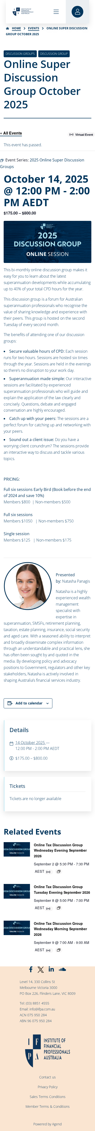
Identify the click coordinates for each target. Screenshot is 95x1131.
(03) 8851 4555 (37, 1003)
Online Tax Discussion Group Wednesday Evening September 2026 (60, 850)
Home (16, 28)
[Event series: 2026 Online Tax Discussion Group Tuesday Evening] (58, 907)
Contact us (47, 1077)
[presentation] (17, 849)
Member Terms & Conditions (48, 1106)
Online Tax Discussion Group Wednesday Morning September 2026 (60, 929)
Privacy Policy (47, 1087)
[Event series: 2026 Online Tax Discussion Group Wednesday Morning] (58, 950)
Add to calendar (29, 703)
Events (33, 28)
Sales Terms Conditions (48, 1096)
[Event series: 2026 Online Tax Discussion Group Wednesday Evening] (58, 871)
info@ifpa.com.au (42, 1009)
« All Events (11, 133)
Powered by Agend (47, 1124)
